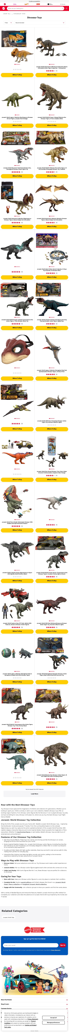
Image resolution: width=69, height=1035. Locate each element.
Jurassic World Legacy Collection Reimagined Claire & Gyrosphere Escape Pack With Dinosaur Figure (17, 674)
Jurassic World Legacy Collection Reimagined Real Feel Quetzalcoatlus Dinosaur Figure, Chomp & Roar (52, 371)
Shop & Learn (5, 1004)
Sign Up (62, 945)
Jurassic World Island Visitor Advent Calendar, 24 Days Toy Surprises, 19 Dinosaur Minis (52, 269)
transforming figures (23, 832)
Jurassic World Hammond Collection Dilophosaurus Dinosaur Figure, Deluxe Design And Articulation (17, 219)
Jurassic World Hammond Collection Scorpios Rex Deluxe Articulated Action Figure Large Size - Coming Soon (51, 67)
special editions (26, 882)
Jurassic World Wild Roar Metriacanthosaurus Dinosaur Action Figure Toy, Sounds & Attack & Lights (52, 624)
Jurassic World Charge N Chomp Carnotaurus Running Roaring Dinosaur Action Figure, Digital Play (52, 320)
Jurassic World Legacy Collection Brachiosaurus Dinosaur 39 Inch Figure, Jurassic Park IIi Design (17, 118)
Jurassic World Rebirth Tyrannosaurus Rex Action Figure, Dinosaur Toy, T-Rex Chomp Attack (17, 725)
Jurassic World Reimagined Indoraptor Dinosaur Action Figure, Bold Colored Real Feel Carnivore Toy (52, 674)
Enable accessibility (34, 1)
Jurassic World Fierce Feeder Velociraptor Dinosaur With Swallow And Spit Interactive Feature (17, 522)
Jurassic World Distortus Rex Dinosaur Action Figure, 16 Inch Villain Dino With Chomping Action (52, 775)
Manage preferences (53, 1022)
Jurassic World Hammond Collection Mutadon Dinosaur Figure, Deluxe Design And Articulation (52, 219)
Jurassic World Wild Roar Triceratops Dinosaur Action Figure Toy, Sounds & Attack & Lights (51, 421)
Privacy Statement (33, 1019)
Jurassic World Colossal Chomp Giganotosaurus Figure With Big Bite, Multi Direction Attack (17, 573)
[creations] (50, 4)
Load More (34, 794)
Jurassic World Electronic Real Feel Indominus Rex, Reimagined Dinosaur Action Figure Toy (17, 168)
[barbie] (15, 4)
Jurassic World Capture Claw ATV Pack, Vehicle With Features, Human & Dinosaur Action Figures (17, 624)
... (12, 13)
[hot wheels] (26, 4)
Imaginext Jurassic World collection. (35, 884)
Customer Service (6, 1008)
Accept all (53, 1017)
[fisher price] (38, 4)
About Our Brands (6, 999)
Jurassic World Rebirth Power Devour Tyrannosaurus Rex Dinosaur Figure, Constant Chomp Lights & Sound (51, 573)
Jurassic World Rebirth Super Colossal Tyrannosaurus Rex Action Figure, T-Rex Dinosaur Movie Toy (17, 320)
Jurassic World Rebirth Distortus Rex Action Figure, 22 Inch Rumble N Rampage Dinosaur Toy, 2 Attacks (52, 168)
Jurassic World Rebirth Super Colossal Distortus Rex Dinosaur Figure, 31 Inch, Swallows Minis (52, 118)
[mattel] (4, 4)
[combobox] (35, 8)
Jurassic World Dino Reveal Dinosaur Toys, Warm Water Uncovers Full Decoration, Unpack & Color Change (52, 472)
